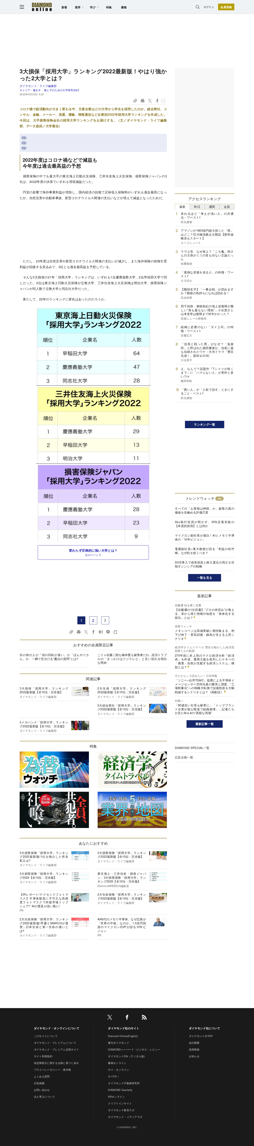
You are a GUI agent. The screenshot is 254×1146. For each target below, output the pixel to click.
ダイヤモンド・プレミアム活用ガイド (56, 1049)
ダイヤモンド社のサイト (123, 1028)
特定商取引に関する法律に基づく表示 (56, 1063)
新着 (64, 7)
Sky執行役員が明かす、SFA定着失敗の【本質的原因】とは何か (204, 524)
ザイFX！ (113, 1076)
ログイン (209, 7)
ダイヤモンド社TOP (201, 1036)
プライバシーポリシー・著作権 (52, 1070)
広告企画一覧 (184, 757)
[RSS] (144, 1018)
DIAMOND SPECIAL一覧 (192, 748)
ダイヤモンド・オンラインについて (56, 1028)
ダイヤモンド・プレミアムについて (55, 1043)
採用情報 (194, 1049)
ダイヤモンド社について (204, 1028)
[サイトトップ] (42, 7)
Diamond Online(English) (123, 1036)
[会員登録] (226, 7)
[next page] (105, 620)
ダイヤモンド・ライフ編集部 (38, 86)
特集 (109, 7)
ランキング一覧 (204, 424)
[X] (110, 1018)
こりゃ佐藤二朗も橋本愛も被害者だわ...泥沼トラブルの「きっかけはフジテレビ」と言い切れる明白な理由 (132, 659)
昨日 (197, 206)
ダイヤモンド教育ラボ (121, 1110)
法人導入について (44, 1096)
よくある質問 (42, 1076)
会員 (227, 206)
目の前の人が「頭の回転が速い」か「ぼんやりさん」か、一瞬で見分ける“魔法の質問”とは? (54, 657)
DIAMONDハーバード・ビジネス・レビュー (134, 1049)
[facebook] (127, 1018)
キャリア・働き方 (30, 90)
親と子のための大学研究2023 (61, 90)
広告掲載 (39, 1083)
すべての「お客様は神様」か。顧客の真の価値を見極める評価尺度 (204, 510)
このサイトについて (46, 1036)
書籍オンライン (117, 1063)
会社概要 (194, 1043)
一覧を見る (204, 577)
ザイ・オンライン (118, 1070)
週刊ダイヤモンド (118, 1043)
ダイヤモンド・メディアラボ (125, 1117)
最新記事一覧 (204, 724)
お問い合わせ (42, 1090)
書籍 (124, 7)
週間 (212, 206)
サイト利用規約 (43, 1056)
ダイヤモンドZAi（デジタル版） (127, 1056)
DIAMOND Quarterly (120, 1090)
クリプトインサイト (120, 1103)
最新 (182, 206)
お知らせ (194, 1056)
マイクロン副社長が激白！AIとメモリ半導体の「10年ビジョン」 (204, 537)
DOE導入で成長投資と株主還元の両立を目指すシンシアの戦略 (204, 564)
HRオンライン (116, 1096)
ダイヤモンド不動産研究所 (124, 1083)
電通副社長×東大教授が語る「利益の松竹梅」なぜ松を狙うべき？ (204, 551)
